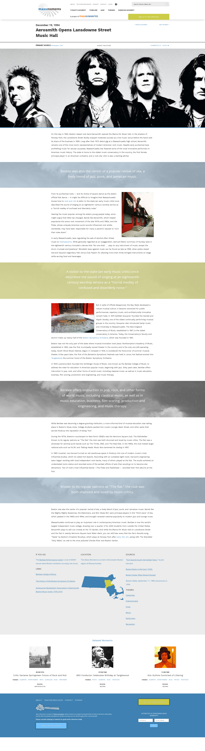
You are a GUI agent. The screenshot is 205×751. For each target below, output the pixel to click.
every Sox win (123, 537)
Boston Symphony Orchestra (95, 338)
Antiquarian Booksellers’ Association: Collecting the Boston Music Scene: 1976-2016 (57, 590)
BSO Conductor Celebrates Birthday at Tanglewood (102, 675)
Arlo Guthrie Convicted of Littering (165, 675)
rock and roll (70, 201)
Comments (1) (156, 45)
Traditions (116, 680)
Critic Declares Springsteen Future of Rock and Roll (39, 675)
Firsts (128, 607)
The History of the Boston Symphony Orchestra (55, 581)
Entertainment (132, 601)
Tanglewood (56, 358)
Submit (153, 726)
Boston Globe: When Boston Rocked (141, 575)
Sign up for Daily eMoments (149, 17)
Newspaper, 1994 (57, 45)
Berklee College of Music (46, 574)
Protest (176, 680)
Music (128, 612)
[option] (40, 667)
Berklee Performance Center (51, 560)
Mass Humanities (59, 714)
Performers (130, 618)
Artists (94, 680)
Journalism (48, 680)
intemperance (66, 242)
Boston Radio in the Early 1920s (139, 569)
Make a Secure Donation (51, 725)
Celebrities (130, 595)
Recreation (130, 624)
